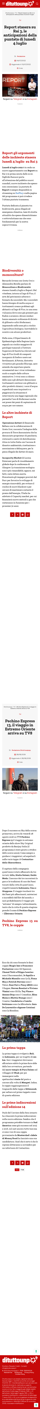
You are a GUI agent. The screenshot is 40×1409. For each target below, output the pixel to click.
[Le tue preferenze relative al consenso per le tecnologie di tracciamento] (36, 1405)
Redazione (21, 56)
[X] (17, 514)
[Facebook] (12, 514)
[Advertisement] (20, 125)
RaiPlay (19, 193)
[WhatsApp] (27, 514)
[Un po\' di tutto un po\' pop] (20, 1360)
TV (16, 13)
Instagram (32, 99)
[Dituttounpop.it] (20, 4)
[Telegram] (22, 514)
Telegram (17, 99)
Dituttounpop (9, 13)
